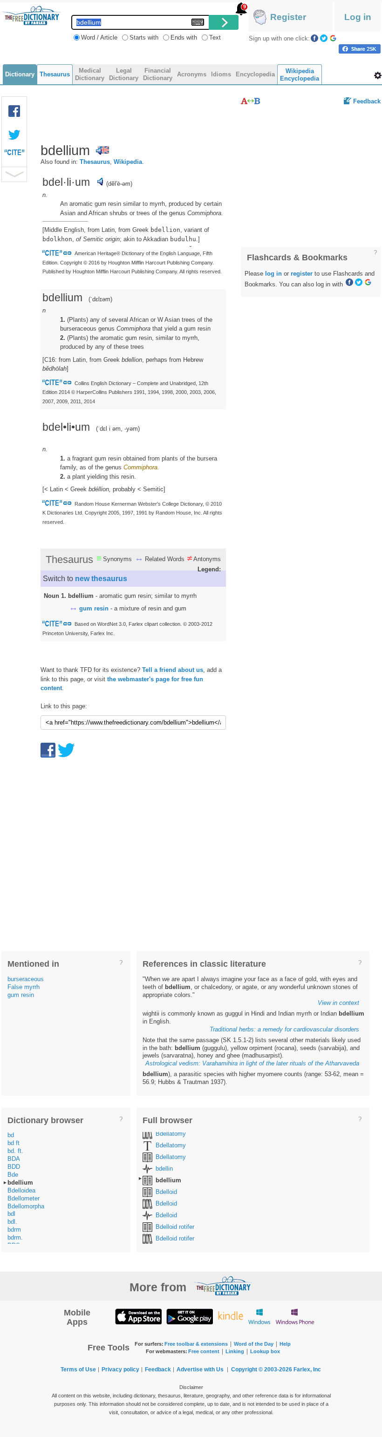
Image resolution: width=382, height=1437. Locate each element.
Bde (12, 1174)
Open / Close (14, 174)
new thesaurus (101, 579)
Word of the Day (253, 1344)
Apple (138, 1316)
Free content (203, 1351)
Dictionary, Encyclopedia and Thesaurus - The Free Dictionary (31, 15)
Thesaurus (95, 161)
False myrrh (23, 986)
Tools (378, 75)
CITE (14, 154)
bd (10, 1135)
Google (333, 38)
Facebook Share (14, 111)
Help (285, 1344)
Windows (259, 1316)
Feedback (367, 101)
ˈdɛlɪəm (100, 299)
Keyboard (197, 22)
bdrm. (15, 1237)
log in (273, 273)
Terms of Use (78, 1369)
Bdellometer (23, 1198)
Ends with (184, 37)
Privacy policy (120, 1369)
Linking (234, 1351)
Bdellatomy (171, 1133)
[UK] (102, 150)
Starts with (144, 37)
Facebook (314, 38)
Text (215, 37)
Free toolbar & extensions (196, 1344)
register (302, 273)
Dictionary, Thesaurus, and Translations (222, 1285)
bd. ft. (15, 1150)
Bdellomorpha (25, 1206)
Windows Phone (294, 1316)
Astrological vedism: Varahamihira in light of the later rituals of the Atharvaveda (252, 1063)
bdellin (164, 1168)
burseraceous (25, 979)
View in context (338, 1002)
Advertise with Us (200, 1369)
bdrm (14, 1229)
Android (189, 1316)
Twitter (323, 38)
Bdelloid (166, 1191)
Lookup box (265, 1351)
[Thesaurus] (250, 100)
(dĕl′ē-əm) (119, 183)
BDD (13, 1166)
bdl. (12, 1221)
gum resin (94, 608)
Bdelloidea (21, 1190)
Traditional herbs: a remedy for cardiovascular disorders (284, 1029)
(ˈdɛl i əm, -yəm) (118, 428)
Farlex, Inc (307, 1369)
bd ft (13, 1142)
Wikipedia (128, 161)
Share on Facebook (360, 49)
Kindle (230, 1316)
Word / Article (99, 37)
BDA (13, 1158)
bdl (11, 1213)
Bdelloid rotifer (175, 1226)
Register (288, 17)
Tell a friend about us (172, 669)
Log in (357, 17)
